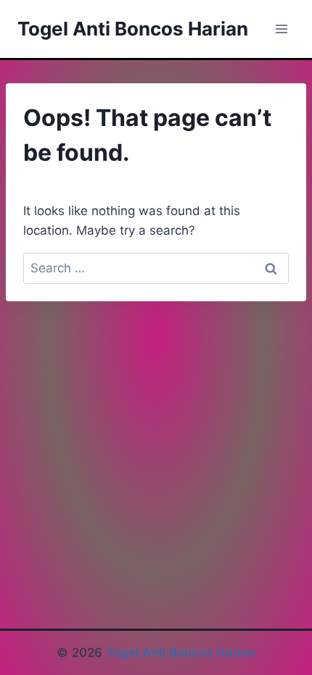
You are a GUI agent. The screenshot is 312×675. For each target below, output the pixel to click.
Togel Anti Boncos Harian (180, 652)
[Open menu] (281, 28)
